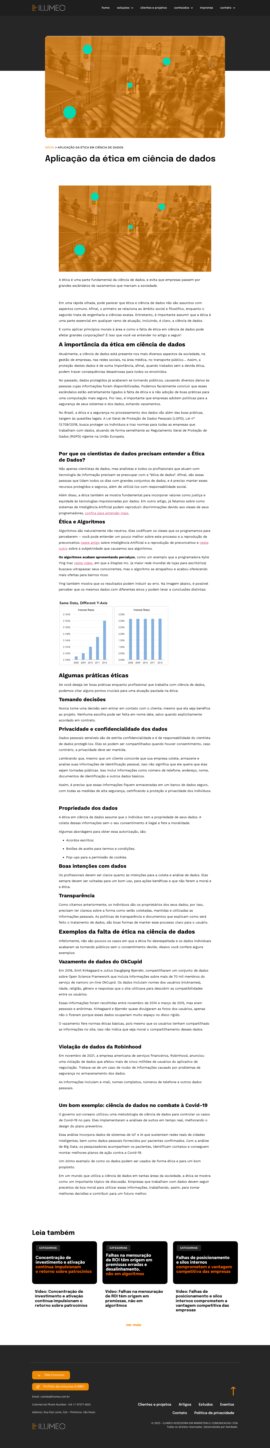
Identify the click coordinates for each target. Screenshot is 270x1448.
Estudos (206, 1404)
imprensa (206, 7)
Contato (179, 1413)
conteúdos (181, 7)
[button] (135, 1326)
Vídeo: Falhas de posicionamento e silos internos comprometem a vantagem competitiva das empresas (202, 1301)
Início (49, 147)
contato (225, 7)
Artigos (185, 1404)
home (106, 7)
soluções (123, 7)
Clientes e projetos (154, 1404)
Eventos (227, 1404)
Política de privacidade (214, 1413)
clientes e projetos (153, 7)
